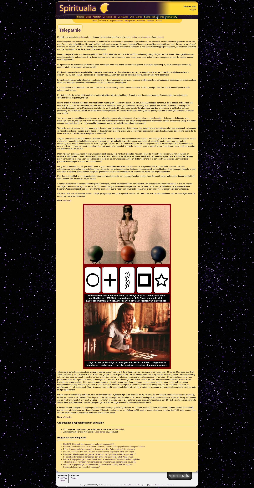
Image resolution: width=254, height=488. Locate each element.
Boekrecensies (109, 17)
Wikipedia (67, 200)
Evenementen (136, 17)
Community (171, 17)
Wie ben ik (103, 21)
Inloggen (192, 10)
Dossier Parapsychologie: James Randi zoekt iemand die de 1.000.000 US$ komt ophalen (101, 459)
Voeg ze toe (100, 432)
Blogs (88, 17)
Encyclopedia (150, 17)
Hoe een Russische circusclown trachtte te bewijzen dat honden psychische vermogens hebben (104, 447)
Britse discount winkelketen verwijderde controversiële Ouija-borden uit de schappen (99, 449)
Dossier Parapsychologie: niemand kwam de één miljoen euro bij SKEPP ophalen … (99, 464)
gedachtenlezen (85, 37)
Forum (161, 17)
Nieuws (80, 17)
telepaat (160, 37)
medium (134, 37)
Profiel (94, 21)
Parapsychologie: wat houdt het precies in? (81, 467)
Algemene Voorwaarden (156, 485)
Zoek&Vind (123, 17)
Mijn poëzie (130, 21)
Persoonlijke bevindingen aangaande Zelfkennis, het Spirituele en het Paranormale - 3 (99, 454)
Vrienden (150, 21)
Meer (62, 481)
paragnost (146, 37)
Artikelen (97, 17)
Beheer (159, 21)
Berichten (141, 21)
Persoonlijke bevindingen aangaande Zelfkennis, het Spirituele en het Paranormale (98, 457)
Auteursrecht (170, 485)
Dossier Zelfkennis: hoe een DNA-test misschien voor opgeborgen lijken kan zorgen (98, 452)
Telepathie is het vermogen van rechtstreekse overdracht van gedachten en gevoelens (100, 462)
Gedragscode (142, 485)
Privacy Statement (130, 485)
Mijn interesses (116, 21)
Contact (74, 478)
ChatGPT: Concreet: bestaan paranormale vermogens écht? (88, 444)
